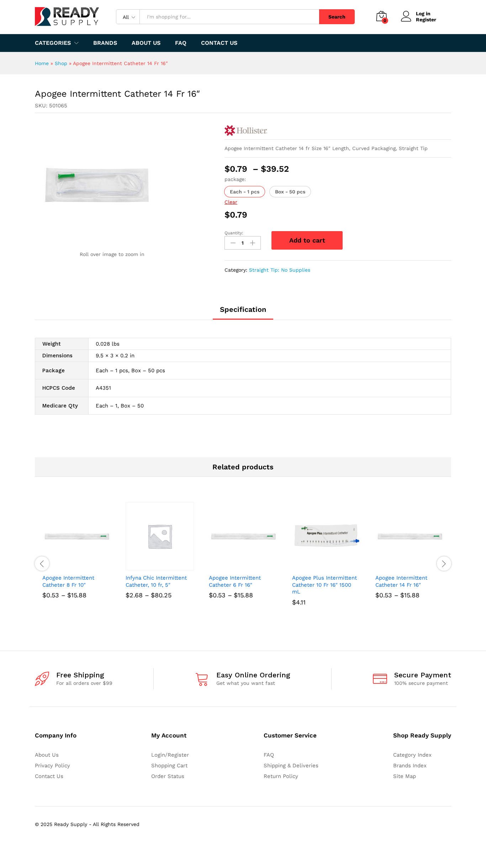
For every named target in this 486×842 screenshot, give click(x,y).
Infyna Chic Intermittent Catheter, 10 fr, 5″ (156, 581)
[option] (76, 560)
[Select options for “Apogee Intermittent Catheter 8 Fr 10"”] (68, 566)
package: (235, 179)
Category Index (412, 755)
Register (426, 19)
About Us (146, 43)
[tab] (243, 312)
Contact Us (219, 43)
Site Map (404, 776)
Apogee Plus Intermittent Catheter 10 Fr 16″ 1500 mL (324, 585)
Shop (61, 63)
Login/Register (170, 755)
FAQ (180, 43)
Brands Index (410, 765)
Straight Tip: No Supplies (279, 270)
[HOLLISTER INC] (245, 130)
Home (42, 63)
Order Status (167, 776)
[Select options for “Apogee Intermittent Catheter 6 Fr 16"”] (235, 566)
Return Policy (281, 776)
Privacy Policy (52, 765)
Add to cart (307, 240)
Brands (105, 43)
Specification (243, 309)
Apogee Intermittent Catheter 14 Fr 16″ (401, 581)
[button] (244, 191)
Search (336, 17)
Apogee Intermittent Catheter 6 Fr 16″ (235, 581)
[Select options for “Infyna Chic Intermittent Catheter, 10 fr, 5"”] (152, 566)
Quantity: (233, 233)
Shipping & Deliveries (291, 765)
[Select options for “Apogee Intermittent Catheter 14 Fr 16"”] (401, 566)
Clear (230, 201)
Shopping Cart (169, 765)
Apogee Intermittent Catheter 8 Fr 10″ (68, 581)
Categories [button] (53, 43)
